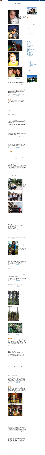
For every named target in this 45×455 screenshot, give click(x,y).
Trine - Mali (28, 50)
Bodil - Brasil (29, 42)
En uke (9, 260)
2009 (29, 60)
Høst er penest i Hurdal (11, 290)
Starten (9, 420)
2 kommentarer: (18, 264)
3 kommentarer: (18, 286)
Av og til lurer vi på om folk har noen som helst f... (32, 65)
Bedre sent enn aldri (11, 8)
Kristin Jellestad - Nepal (30, 54)
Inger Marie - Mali (29, 47)
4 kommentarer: (18, 78)
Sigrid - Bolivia (29, 46)
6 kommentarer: (18, 147)
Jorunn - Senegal (29, 44)
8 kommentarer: (18, 95)
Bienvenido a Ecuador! (11, 217)
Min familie (10, 151)
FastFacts (9, 99)
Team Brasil (28, 41)
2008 (29, 61)
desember (30, 62)
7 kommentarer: (18, 256)
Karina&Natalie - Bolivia (30, 45)
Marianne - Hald (29, 53)
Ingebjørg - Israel (29, 56)
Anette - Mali (28, 48)
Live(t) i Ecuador (22, 3)
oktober (30, 69)
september (30, 70)
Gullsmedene (10, 365)
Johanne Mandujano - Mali (30, 49)
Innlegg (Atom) (13, 450)
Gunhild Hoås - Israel (29, 55)
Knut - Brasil (28, 43)
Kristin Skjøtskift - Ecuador (30, 52)
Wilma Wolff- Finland (30, 51)
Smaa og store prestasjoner (12, 115)
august (30, 71)
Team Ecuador (10, 239)
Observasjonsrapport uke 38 (12, 338)
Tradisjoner (10, 386)
